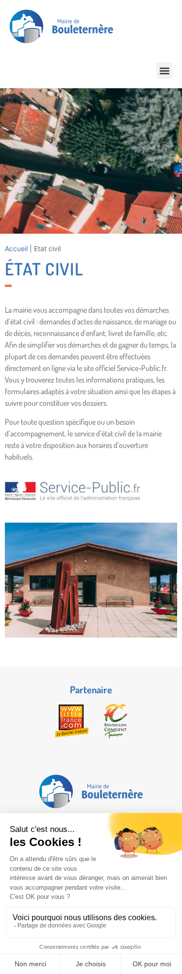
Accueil (16, 248)
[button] (164, 71)
